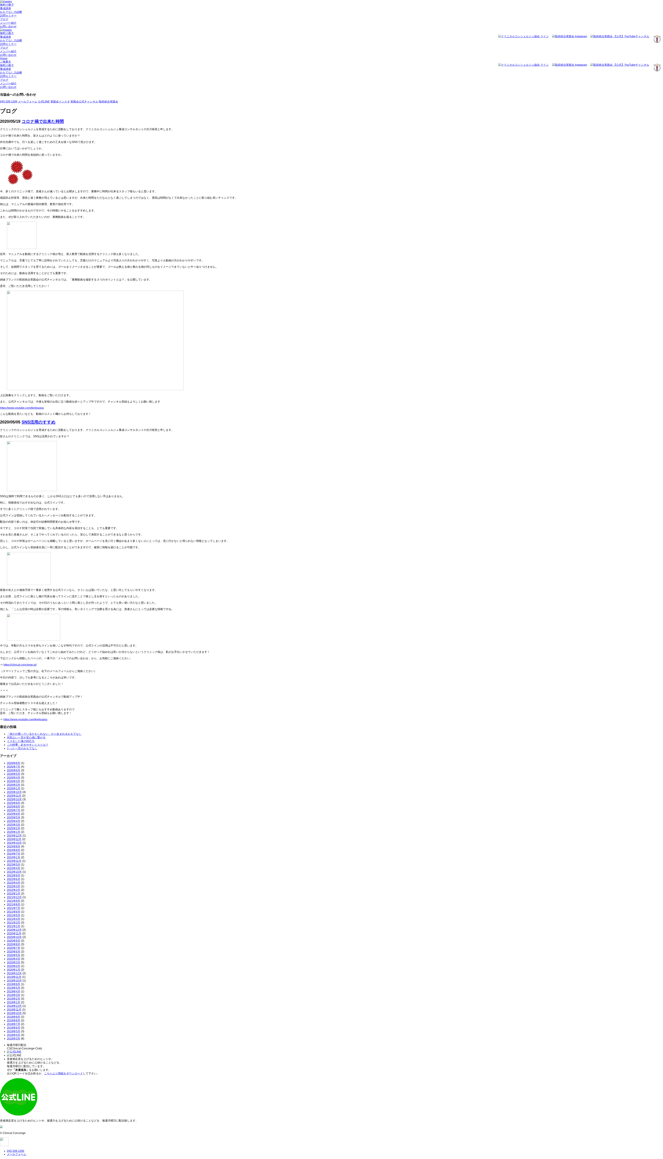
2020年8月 (13, 944)
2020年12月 (14, 929)
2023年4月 (13, 868)
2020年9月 (13, 940)
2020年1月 (13, 969)
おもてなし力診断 (11, 12)
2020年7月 (13, 947)
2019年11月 (14, 977)
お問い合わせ (8, 26)
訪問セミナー (8, 15)
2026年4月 (13, 777)
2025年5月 (13, 817)
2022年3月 (13, 886)
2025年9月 (13, 802)
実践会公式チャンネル (84, 101)
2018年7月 (13, 1024)
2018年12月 (14, 1006)
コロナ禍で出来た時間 (43, 121)
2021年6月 (13, 911)
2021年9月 (13, 900)
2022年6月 (13, 879)
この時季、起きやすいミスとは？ (27, 744)
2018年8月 (13, 1020)
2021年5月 (13, 915)
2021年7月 (13, 908)
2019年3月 (13, 995)
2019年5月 (13, 987)
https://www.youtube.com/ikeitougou (22, 407)
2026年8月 (13, 763)
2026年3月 (13, 781)
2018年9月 (13, 1016)
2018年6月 (13, 1027)
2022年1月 (13, 893)
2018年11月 (14, 1009)
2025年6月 (13, 813)
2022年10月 (14, 871)
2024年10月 (14, 842)
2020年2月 (13, 966)
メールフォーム (27, 101)
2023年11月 (14, 860)
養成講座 (5, 8)
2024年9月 (13, 846)
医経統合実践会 (108, 101)
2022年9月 (13, 875)
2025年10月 (14, 799)
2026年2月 (13, 784)
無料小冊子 (7, 4)
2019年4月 (13, 991)
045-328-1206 (8, 101)
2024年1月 (13, 857)
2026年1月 (13, 788)
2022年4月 (13, 882)
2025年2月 (13, 828)
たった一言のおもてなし (22, 748)
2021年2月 (13, 922)
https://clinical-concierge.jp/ (20, 664)
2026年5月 (13, 773)
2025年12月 (14, 792)
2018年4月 (13, 1035)
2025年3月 (13, 824)
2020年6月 (13, 951)
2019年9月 (13, 984)
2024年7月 (13, 853)
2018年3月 (13, 1038)
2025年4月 (13, 821)
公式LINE (44, 101)
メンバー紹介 (8, 22)
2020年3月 (13, 962)
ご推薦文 (5, 61)
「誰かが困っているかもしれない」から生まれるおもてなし (44, 733)
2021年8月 (13, 904)
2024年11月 (14, 839)
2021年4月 (13, 918)
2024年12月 (14, 835)
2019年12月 (14, 973)
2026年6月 (13, 770)
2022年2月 (13, 889)
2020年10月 (14, 937)
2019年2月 (13, 998)
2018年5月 (13, 1031)
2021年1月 (13, 926)
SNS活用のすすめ (39, 422)
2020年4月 (13, 958)
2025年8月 (13, 806)
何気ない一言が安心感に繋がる (26, 737)
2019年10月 (14, 980)
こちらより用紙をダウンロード (63, 1073)
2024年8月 (13, 850)
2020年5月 (13, 955)
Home (3, 58)
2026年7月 (13, 766)
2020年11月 (14, 933)
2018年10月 (14, 1013)
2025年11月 (14, 795)
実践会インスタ (60, 101)
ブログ (4, 19)
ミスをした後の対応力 (21, 741)
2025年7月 (13, 810)
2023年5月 (13, 864)
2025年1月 (13, 831)
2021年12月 (14, 897)
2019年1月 (13, 1002)
